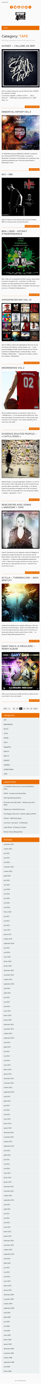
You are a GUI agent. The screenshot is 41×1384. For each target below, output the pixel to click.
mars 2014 (7, 1065)
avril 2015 (7, 1006)
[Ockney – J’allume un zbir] (21, 87)
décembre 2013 (9, 1078)
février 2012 (7, 1177)
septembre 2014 (9, 1038)
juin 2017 (7, 916)
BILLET (6, 729)
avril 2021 (7, 862)
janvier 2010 (8, 1290)
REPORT (7, 760)
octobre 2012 (8, 1141)
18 (27, 708)
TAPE (36, 106)
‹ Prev (5, 708)
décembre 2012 (9, 1132)
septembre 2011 (9, 1200)
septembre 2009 (9, 1308)
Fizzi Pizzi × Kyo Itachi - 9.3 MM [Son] (15, 823)
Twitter (15, 7)
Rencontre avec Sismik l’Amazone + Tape (16, 506)
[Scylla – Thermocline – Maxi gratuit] (21, 621)
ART (5, 720)
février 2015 (7, 1015)
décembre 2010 (9, 1240)
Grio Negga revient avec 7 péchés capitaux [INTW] (20, 814)
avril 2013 (7, 1114)
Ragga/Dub (7, 747)
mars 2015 (7, 1011)
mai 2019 (7, 894)
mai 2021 (7, 858)
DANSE (6, 738)
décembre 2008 (9, 1348)
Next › (35, 708)
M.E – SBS (7, 174)
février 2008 (7, 1371)
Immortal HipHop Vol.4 (16, 111)
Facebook (11, 7)
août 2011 (7, 1204)
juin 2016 (7, 948)
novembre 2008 (9, 1353)
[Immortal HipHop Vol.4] (21, 149)
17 (24, 708)
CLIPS (27, 106)
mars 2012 (7, 1173)
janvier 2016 (8, 966)
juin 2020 (7, 880)
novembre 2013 (9, 1083)
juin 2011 (6, 1213)
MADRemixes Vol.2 (13, 367)
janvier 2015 (8, 1020)
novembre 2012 (9, 1137)
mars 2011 (7, 1227)
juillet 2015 (7, 993)
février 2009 (7, 1339)
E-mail (26, 7)
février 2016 (7, 961)
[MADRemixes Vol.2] (21, 409)
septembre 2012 (9, 1146)
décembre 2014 (9, 1024)
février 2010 (7, 1285)
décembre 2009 (9, 1294)
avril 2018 (7, 907)
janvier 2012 (8, 1182)
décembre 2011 (9, 1186)
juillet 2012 (7, 1155)
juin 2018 (7, 898)
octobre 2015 (8, 979)
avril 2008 (7, 1366)
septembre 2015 (9, 984)
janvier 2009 (8, 1344)
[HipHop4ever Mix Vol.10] (21, 340)
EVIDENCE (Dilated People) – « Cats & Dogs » (19, 435)
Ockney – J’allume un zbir (18, 46)
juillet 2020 (7, 876)
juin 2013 (7, 1105)
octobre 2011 (8, 1195)
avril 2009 (7, 1330)
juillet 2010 (7, 1263)
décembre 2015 (9, 970)
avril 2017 (7, 925)
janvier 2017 (8, 934)
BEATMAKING (8, 724)
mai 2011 (7, 1218)
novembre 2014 (9, 1029)
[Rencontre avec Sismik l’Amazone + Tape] (21, 548)
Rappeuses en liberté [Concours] (14, 809)
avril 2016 (7, 952)
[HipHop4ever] (20, 21)
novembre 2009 (9, 1299)
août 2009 (7, 1312)
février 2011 (7, 1231)
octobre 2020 (8, 871)
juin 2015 (7, 997)
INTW (27, 572)
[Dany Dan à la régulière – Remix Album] (21, 689)
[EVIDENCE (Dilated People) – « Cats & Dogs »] (21, 477)
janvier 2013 (8, 1128)
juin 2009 (7, 1321)
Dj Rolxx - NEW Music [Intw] (12, 818)
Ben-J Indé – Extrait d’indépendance (14, 232)
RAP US (32, 169)
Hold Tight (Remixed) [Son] (12, 798)
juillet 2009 (7, 1317)
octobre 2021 (8, 849)
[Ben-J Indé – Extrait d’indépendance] (21, 275)
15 (17, 708)
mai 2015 (7, 1002)
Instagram (22, 7)
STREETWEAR (8, 769)
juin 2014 (7, 1051)
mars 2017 (7, 930)
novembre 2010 (9, 1245)
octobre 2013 (8, 1087)
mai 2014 (7, 1056)
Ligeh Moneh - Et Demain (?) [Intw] (15, 827)
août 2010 (7, 1258)
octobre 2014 (8, 1033)
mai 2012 (7, 1164)
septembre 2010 (9, 1254)
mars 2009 (7, 1335)
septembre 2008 (9, 1362)
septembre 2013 (9, 1092)
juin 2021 (7, 853)
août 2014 (7, 1042)
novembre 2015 (9, 975)
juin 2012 (7, 1159)
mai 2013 (7, 1110)
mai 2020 (7, 885)
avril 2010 (7, 1276)
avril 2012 (7, 1168)
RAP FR (32, 106)
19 (31, 708)
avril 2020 (7, 889)
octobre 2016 (8, 939)
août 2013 (7, 1096)
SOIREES (7, 765)
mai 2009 (7, 1326)
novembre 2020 (9, 867)
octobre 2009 (8, 1303)
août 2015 (7, 988)
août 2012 (7, 1150)
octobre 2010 (8, 1249)
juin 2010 (7, 1267)
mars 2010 (7, 1281)
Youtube (18, 7)
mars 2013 (7, 1119)
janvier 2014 (8, 1074)
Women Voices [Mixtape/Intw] (13, 832)
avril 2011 (7, 1222)
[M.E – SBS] (21, 215)
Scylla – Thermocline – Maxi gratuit (20, 579)
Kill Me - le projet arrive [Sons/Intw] (15, 793)
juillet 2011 (7, 1209)
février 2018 (7, 912)
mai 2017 (7, 921)
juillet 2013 (7, 1101)
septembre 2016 (9, 943)
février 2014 (7, 1069)
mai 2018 (7, 903)
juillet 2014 (7, 1047)
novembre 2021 (9, 844)
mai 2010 (7, 1272)
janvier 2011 (7, 1236)
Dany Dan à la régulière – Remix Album (18, 647)
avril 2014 (7, 1060)
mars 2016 (7, 957)
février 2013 (7, 1123)
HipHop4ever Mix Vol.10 (16, 299)
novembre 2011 (9, 1191)
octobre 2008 (8, 1357)
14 (13, 708)
